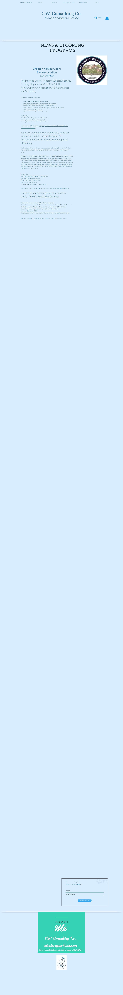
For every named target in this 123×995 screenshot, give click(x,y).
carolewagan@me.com (60, 945)
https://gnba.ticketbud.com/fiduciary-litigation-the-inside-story (49, 188)
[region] (61, 932)
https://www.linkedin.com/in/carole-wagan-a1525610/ (60, 949)
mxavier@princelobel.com (61, 213)
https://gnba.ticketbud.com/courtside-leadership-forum (47, 219)
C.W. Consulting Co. (61, 13)
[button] (107, 18)
